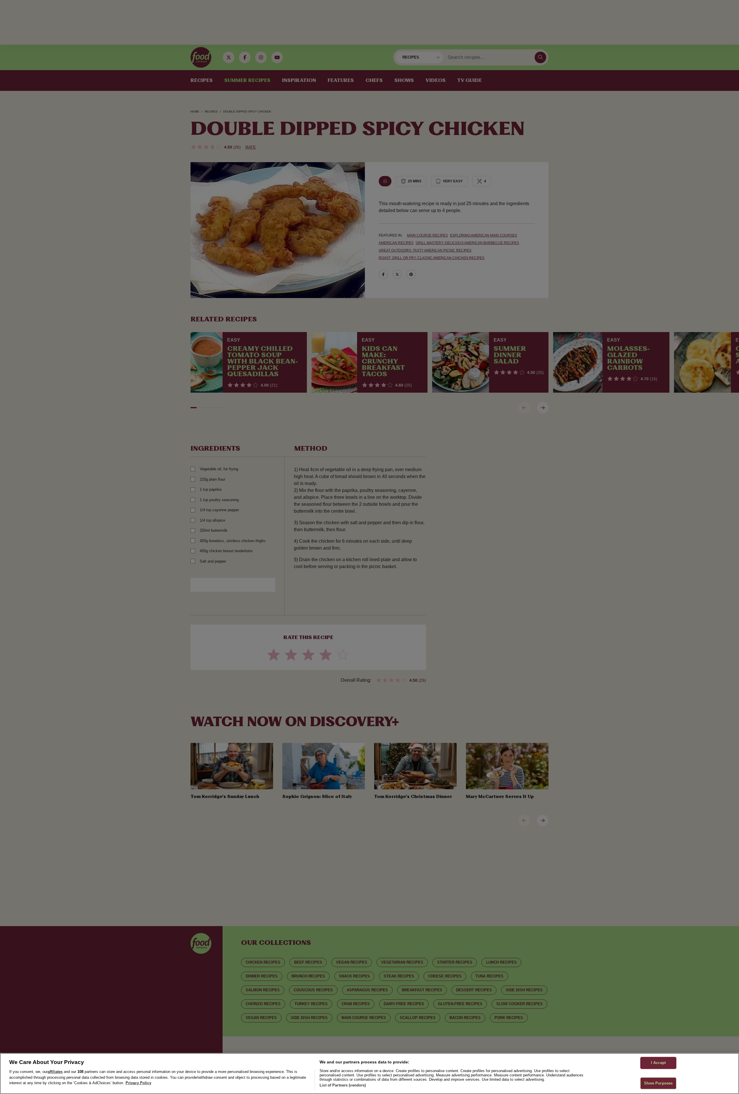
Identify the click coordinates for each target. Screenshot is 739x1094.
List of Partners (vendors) (343, 1085)
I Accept (658, 1063)
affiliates (55, 1071)
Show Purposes (658, 1083)
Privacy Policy (138, 1083)
